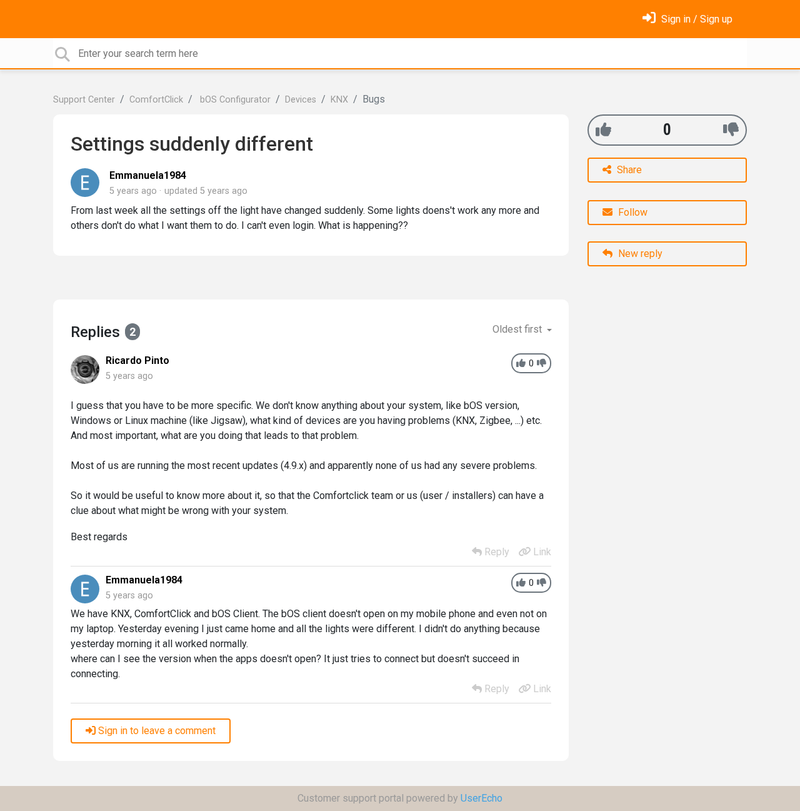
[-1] (731, 130)
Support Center (84, 99)
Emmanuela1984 (147, 175)
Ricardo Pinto (137, 360)
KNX (339, 99)
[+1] (603, 130)
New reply (639, 253)
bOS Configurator (234, 99)
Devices (300, 99)
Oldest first (518, 329)
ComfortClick (156, 99)
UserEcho (481, 798)
